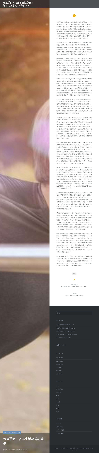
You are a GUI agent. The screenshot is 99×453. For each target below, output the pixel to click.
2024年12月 (59, 357)
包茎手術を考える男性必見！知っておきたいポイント (18, 4)
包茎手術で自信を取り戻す (63, 337)
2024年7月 (59, 374)
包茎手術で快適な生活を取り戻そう (65, 328)
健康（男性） (7, 432)
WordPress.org (60, 433)
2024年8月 (59, 370)
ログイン (58, 423)
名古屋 (58, 402)
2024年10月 (59, 364)
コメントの (60, 429)
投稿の (59, 426)
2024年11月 (59, 361)
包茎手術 (14, 432)
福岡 (19, 432)
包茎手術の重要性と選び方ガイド (65, 324)
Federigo (10, 449)
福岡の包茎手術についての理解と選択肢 (66, 334)
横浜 (57, 408)
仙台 (57, 385)
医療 (74, 273)
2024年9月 (59, 367)
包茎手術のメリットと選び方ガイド (65, 331)
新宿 (57, 405)
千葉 (57, 398)
